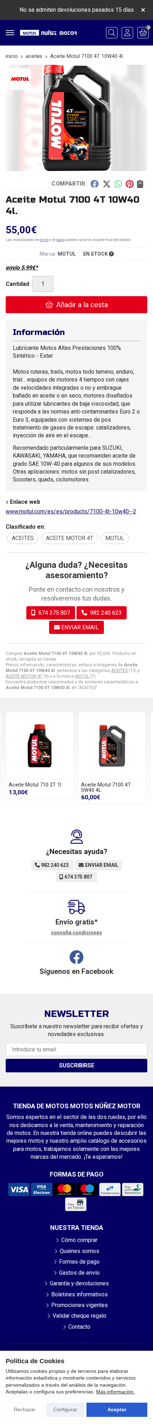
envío (44, 240)
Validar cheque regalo (79, 1315)
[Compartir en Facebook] (94, 183)
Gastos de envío (79, 1272)
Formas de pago (79, 1261)
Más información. (115, 1391)
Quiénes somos (79, 1251)
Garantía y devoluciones (79, 1283)
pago (60, 240)
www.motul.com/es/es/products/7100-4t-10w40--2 (71, 511)
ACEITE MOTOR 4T (24, 676)
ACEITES (119, 670)
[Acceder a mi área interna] (127, 32)
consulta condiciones (76, 932)
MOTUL (82, 676)
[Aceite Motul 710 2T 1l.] (39, 745)
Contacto (79, 1326)
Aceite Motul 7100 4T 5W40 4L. (106, 787)
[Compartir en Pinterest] (129, 183)
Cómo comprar (79, 1240)
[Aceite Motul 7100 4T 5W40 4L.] (112, 745)
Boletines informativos (79, 1294)
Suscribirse (76, 1065)
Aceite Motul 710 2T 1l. (35, 785)
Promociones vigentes (79, 1305)
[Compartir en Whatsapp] (118, 183)
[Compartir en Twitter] (106, 183)
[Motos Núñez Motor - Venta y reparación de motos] (48, 33)
